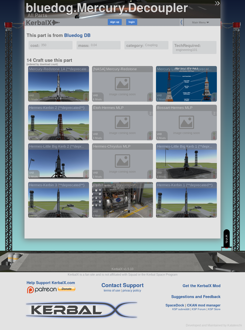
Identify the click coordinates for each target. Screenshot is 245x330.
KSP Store (214, 309)
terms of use (112, 290)
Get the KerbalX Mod (201, 285)
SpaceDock (175, 305)
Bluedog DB (77, 35)
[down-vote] (86, 99)
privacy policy (131, 290)
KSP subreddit (180, 309)
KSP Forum (199, 309)
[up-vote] (86, 95)
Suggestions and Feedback (195, 296)
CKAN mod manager (203, 305)
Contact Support (122, 285)
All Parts (37, 15)
